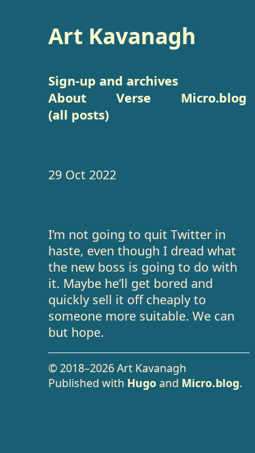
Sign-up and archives (113, 80)
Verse (133, 97)
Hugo (141, 383)
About (67, 97)
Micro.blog (210, 383)
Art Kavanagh (122, 35)
